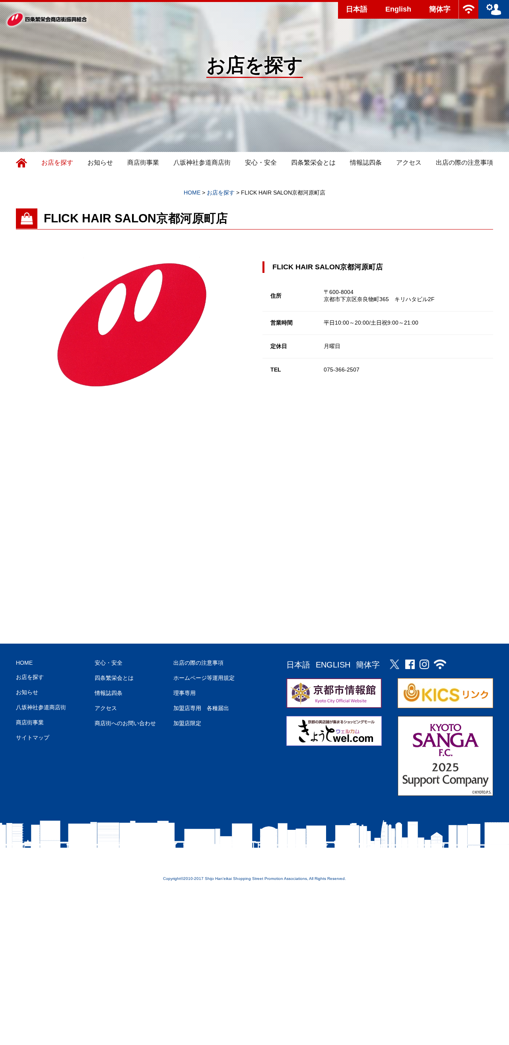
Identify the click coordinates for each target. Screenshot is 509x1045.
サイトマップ (32, 737)
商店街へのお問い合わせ (125, 723)
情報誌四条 (366, 162)
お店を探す (57, 162)
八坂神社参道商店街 (202, 162)
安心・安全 (261, 162)
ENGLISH (333, 664)
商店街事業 (143, 162)
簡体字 (440, 9)
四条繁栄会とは (313, 162)
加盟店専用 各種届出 (201, 708)
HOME (24, 663)
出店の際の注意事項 (464, 162)
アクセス (409, 162)
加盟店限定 (187, 723)
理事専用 (184, 693)
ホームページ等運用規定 (204, 678)
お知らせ (100, 162)
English (398, 9)
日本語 (356, 9)
